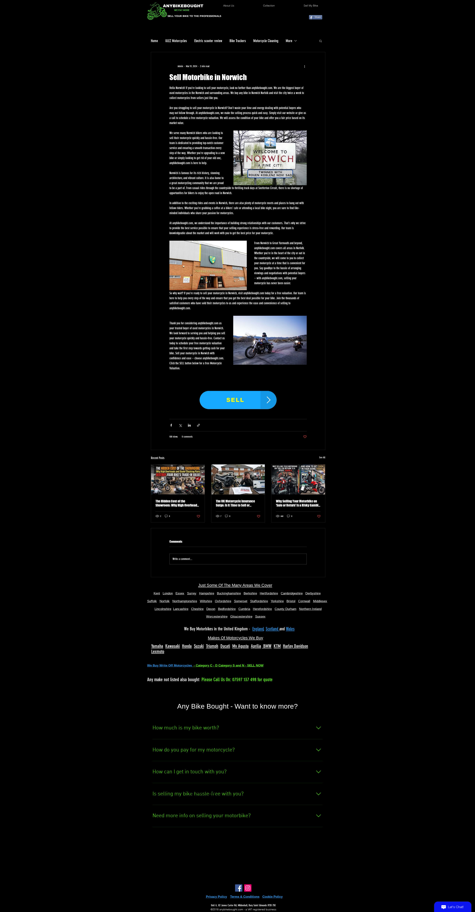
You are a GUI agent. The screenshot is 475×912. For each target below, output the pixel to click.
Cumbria (244, 609)
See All (322, 457)
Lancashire (180, 609)
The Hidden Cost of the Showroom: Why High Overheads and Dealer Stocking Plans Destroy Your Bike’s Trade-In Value (177, 503)
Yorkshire (277, 601)
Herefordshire (262, 609)
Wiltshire (206, 601)
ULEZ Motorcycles (176, 41)
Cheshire (197, 609)
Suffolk (152, 601)
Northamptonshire (184, 601)
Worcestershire (216, 616)
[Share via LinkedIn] (189, 425)
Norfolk (165, 601)
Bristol (290, 601)
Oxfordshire (223, 601)
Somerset (240, 601)
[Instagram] (247, 888)
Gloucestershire (241, 616)
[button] (320, 40)
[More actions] (304, 66)
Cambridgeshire (292, 593)
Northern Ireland (310, 609)
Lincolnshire (163, 609)
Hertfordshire (269, 593)
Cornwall (304, 601)
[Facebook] (238, 888)
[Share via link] (198, 425)
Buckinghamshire (229, 593)
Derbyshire (313, 593)
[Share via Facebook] (171, 425)
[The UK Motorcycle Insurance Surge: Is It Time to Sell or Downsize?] (238, 479)
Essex (180, 593)
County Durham (285, 609)
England (258, 628)
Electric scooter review (208, 41)
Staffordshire (259, 601)
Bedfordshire (227, 609)
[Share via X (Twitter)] (180, 425)
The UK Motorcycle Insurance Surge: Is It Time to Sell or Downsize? (235, 503)
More (289, 41)
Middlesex (320, 601)
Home (154, 41)
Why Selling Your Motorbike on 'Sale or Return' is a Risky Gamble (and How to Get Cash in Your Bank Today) (298, 503)
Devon (210, 609)
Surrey (191, 593)
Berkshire (250, 593)
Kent (157, 593)
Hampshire (206, 593)
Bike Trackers (238, 41)
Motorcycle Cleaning (265, 41)
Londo (167, 593)
